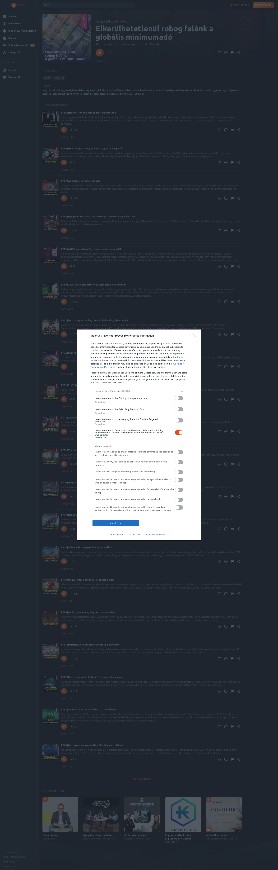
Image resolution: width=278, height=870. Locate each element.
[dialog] (139, 435)
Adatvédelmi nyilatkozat (157, 534)
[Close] (195, 336)
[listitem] (139, 391)
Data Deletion (116, 534)
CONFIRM (116, 523)
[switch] (179, 398)
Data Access (134, 534)
